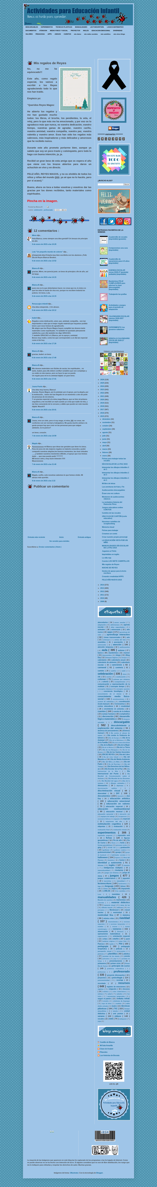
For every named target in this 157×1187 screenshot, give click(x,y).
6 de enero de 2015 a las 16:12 (44, 310)
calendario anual (119, 660)
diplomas (121, 785)
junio (104, 439)
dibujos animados (118, 783)
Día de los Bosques (111, 750)
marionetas (121, 900)
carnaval (103, 667)
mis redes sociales (91, 34)
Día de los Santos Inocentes (118, 752)
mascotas (101, 902)
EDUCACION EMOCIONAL (101, 30)
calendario (102, 660)
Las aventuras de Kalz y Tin (113, 487)
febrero (105, 452)
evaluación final (104, 830)
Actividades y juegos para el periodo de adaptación (117, 307)
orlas (105, 939)
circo (125, 674)
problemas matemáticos (116, 968)
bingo (118, 655)
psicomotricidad (104, 980)
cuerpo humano (108, 714)
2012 (102, 591)
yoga (99, 1021)
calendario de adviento (107, 662)
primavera (102, 963)
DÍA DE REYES (108, 754)
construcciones (119, 699)
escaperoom (123, 816)
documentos (104, 796)
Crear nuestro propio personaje (115, 537)
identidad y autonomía (110, 862)
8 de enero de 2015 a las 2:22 (43, 481)
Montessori (115, 910)
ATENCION (43, 30)
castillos (114, 671)
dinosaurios (103, 785)
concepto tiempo (117, 686)
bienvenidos (107, 655)
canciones (117, 665)
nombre (101, 926)
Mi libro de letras (108, 483)
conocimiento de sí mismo (110, 694)
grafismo (106, 850)
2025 (102, 383)
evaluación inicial (120, 830)
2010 (102, 598)
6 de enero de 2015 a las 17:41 (44, 379)
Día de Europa (114, 738)
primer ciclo (116, 963)
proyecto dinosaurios (116, 975)
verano (102, 1016)
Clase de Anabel (106, 1049)
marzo (105, 449)
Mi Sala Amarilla (106, 1045)
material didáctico (120, 902)
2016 (102, 413)
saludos (120, 994)
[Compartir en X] (60, 210)
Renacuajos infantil (40, 304)
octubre (105, 426)
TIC (116, 1008)
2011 (102, 595)
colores (105, 682)
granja (118, 852)
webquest (123, 1019)
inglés (112, 865)
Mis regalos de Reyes (110, 564)
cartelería (119, 667)
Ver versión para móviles (59, 541)
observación (103, 931)
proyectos (102, 978)
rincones (126, 989)
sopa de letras (107, 1003)
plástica (126, 954)
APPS (50, 34)
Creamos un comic (109, 534)
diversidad (103, 793)
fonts (122, 843)
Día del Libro (124, 754)
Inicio (61, 537)
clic (99, 677)
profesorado (48, 210)
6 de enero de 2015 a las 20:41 (44, 410)
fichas (110, 838)
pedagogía (104, 946)
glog (100, 847)
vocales (101, 1019)
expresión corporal (105, 835)
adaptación (102, 625)
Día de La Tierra (123, 747)
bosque (124, 657)
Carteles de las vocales (111, 513)
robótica (106, 991)
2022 (102, 393)
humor (122, 860)
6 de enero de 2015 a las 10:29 (44, 244)
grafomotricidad (104, 852)
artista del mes (120, 640)
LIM (99, 888)
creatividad (125, 706)
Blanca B (36, 268)
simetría (106, 1001)
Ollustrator (74, 1173)
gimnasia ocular (121, 845)
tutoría (116, 1011)
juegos (115, 875)
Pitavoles (103, 1052)
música (126, 915)
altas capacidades (118, 627)
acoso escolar (120, 622)
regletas (101, 989)
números (118, 929)
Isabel (34, 318)
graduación (125, 847)
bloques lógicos (112, 657)
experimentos (108, 832)
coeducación (121, 677)
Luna (100, 894)
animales (102, 629)
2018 (102, 406)
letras (123, 886)
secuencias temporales (116, 996)
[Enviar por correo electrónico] (56, 210)
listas (106, 888)
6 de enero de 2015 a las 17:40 (44, 358)
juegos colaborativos (107, 878)
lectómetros (123, 883)
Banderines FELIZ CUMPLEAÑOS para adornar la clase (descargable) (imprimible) (117, 285)
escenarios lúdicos (104, 819)
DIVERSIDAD (117, 30)
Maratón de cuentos (105, 900)
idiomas (101, 865)
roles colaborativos (120, 991)
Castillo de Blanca (107, 1042)
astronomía (102, 645)
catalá (124, 671)
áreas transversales (112, 637)
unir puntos (118, 1013)
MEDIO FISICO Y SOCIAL (59, 30)
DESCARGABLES (32, 27)
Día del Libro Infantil (111, 757)
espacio (117, 819)
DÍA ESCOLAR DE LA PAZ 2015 (115, 464)
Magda (35, 443)
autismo (121, 650)
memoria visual (110, 905)
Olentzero (121, 931)
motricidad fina (106, 915)
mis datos (77, 34)
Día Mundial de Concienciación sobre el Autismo (114, 776)
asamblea (102, 642)
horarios (111, 860)
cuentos (102, 711)
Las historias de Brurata (109, 1055)
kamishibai (108, 881)
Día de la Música (108, 747)
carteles (101, 671)
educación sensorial (106, 814)
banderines (114, 653)
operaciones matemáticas (110, 934)
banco (101, 653)
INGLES (86, 30)
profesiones (102, 972)
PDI (121, 944)
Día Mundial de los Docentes (119, 778)
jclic (99, 873)
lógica (114, 888)
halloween (103, 857)
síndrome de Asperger (121, 1001)
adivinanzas (115, 625)
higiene (117, 857)
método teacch (107, 907)
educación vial (125, 814)
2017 (102, 409)
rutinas (101, 994)
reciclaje (120, 980)
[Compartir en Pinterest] (65, 210)
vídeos (118, 1016)
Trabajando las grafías (118, 294)
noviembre (106, 422)
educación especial (115, 806)
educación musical (115, 811)
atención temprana (106, 647)
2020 (102, 399)
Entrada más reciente (36, 537)
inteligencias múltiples (114, 868)
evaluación (119, 826)
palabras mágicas (109, 941)
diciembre (106, 419)
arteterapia (107, 640)
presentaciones (116, 961)
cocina (109, 677)
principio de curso (121, 966)
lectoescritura (105, 883)
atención (118, 644)
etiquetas (102, 826)
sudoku (119, 1003)
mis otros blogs (119, 34)
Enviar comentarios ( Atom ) (50, 547)
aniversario (116, 629)
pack (128, 939)
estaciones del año (115, 821)
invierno (119, 870)
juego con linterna (112, 873)
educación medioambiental (114, 809)
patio (112, 944)
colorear (102, 679)
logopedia (126, 888)
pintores (101, 954)
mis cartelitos (106, 34)
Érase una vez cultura (111, 493)
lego (99, 886)
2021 (102, 396)
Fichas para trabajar (110, 530)
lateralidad (121, 881)
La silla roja (106, 558)
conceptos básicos (105, 689)
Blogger (99, 1173)
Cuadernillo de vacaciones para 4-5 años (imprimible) (119, 261)
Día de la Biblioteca (117, 740)
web (111, 1019)
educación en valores (118, 804)
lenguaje (109, 886)
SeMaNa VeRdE (123, 999)
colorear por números (121, 679)
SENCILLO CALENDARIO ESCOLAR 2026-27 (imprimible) (119, 340)
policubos (106, 958)
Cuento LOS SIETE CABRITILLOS (115, 561)
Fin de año (118, 840)
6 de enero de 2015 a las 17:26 (44, 343)
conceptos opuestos (123, 689)
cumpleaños (125, 714)
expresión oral (124, 835)
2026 (102, 380)
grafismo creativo (120, 850)
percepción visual (105, 951)
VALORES (29, 34)
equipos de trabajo (108, 816)
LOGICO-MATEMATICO (115, 27)
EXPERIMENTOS (47, 27)
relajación (113, 989)
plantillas (113, 954)
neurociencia (113, 922)
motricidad (118, 912)
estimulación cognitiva (110, 824)
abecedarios (103, 622)
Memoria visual (108, 527)
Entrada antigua (84, 537)
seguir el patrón (105, 999)
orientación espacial (121, 936)
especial (126, 819)
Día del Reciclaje (114, 764)
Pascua (101, 944)
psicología (117, 977)
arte (128, 637)
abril (104, 446)
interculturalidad (104, 870)
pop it (116, 958)
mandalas (117, 894)
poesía (127, 956)
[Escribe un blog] (58, 210)
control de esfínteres (106, 701)
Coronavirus (120, 704)
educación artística (120, 798)
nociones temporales (118, 924)
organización (103, 936)
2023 (102, 389)
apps (110, 632)
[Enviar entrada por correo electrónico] (47, 207)
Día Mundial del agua (110, 781)
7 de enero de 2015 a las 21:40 (44, 464)
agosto (105, 432)
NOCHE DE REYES (110, 568)
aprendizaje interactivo (118, 634)
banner (127, 653)
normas (115, 926)
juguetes (126, 878)
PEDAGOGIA (40, 34)
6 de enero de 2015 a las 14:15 (44, 277)
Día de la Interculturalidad (121, 742)
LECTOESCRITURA (97, 27)
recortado (103, 983)
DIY (118, 793)
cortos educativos (106, 706)
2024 (102, 386)
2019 (102, 403)
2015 (102, 416)
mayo (104, 442)
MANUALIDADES (81, 27)
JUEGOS (58, 34)
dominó (121, 796)
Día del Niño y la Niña (111, 762)
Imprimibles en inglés (110, 554)
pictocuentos (121, 951)
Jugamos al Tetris (109, 551)
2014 (102, 585)
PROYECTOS (75, 30)
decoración (108, 716)
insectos (126, 865)
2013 (102, 588)
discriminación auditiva (109, 788)
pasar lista (123, 941)
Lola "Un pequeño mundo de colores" (47, 252)
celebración (38, 210)
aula (105, 649)
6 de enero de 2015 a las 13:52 (44, 261)
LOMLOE (107, 891)
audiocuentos (125, 647)
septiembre (107, 429)
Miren (34, 235)
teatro (114, 1006)
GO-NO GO (112, 847)
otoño (116, 939)
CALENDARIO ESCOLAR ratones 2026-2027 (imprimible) (119, 318)
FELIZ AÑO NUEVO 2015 (112, 580)
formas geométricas (105, 845)
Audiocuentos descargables (113, 490)
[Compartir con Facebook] (63, 210)
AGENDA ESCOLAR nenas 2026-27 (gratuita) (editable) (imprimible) (118, 272)
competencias (120, 682)
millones (120, 907)
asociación (119, 642)
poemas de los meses (111, 956)
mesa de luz (125, 905)
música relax (109, 918)
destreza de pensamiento (108, 731)
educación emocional (119, 801)
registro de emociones (116, 987)
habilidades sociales (118, 855)
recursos (124, 982)
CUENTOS (67, 34)
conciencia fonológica (114, 691)
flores (114, 843)
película (120, 949)
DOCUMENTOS (31, 30)
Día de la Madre (107, 745)
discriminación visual (110, 791)
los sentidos (121, 891)
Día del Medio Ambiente (120, 759)
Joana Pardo (37, 386)
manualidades (108, 897)
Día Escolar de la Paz (114, 769)
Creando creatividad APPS (113, 576)
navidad (124, 917)
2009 (102, 601)
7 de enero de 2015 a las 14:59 (44, 436)
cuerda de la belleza (121, 711)
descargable (122, 721)
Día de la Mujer (124, 745)
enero (104, 456)
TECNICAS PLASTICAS (64, 27)
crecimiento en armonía (114, 709)
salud (110, 994)
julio (104, 436)
